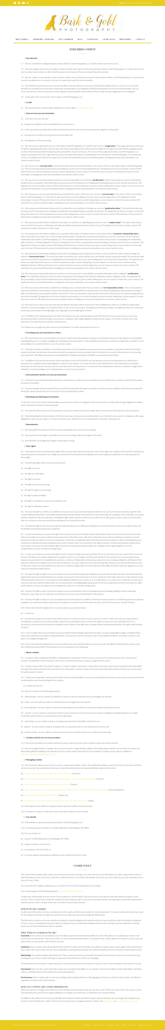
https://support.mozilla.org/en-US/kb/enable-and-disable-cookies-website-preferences (60, 779)
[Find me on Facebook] (19, 2)
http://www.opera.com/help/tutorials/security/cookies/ (47, 784)
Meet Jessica (22, 39)
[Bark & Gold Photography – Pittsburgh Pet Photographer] (82, 22)
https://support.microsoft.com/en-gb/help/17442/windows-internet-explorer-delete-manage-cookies (66, 790)
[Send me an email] (15, 2)
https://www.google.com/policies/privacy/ (38, 754)
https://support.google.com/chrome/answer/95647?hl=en (48, 773)
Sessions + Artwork (43, 39)
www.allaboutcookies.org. (126, 1001)
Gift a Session (65, 39)
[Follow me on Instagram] (28, 2)
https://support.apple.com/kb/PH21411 (41, 795)
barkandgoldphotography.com (71, 891)
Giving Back (109, 39)
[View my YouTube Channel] (23, 2)
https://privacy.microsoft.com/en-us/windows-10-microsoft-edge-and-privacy (56, 800)
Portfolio (92, 39)
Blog (80, 39)
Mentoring (125, 39)
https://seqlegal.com (83, 108)
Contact (140, 39)
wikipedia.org (108, 1001)
